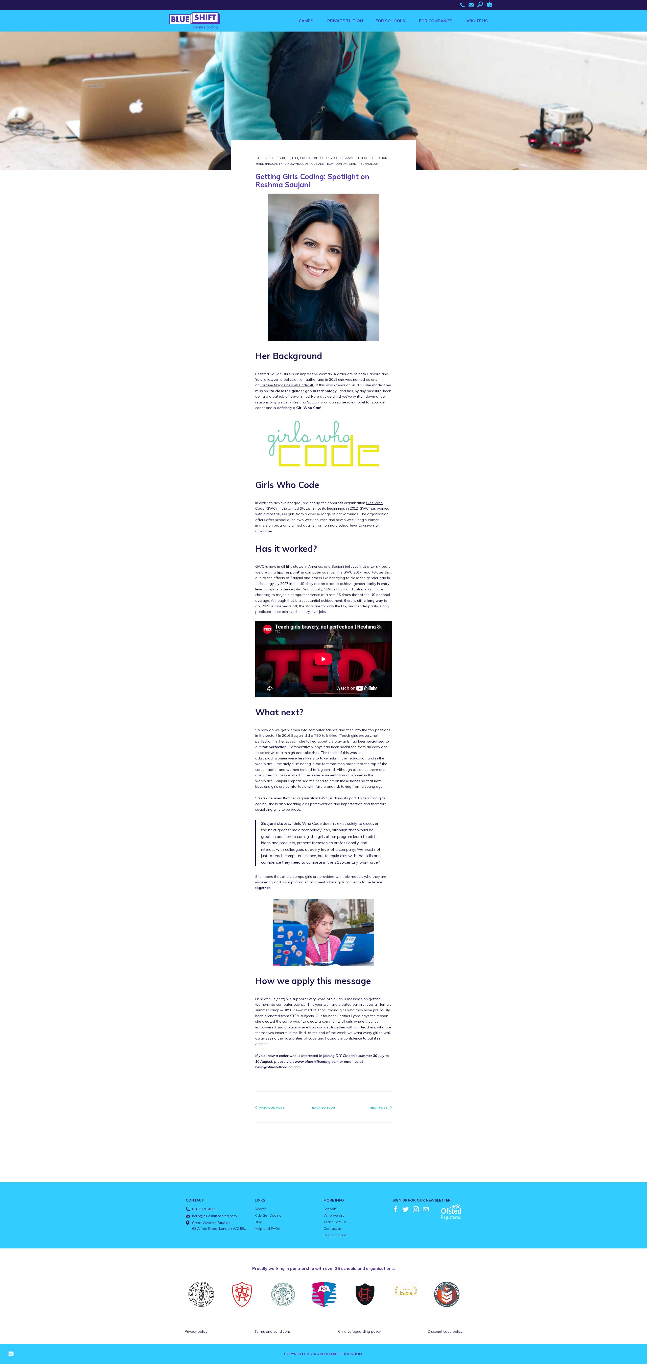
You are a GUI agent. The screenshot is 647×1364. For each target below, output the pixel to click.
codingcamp (344, 158)
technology (369, 164)
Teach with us (335, 1222)
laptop (340, 164)
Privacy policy (196, 1331)
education (379, 158)
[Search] (481, 4)
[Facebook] (395, 1209)
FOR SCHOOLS (390, 20)
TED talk (321, 735)
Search (260, 1209)
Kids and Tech (322, 164)
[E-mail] (426, 1209)
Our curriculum (336, 1235)
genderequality (269, 164)
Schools (330, 1209)
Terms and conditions (273, 1331)
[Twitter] (406, 1209)
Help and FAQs (267, 1228)
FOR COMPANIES (435, 20)
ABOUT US (477, 20)
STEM (353, 164)
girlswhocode (296, 164)
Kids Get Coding (268, 1215)
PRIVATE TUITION (345, 20)
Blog (258, 1222)
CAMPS (306, 20)
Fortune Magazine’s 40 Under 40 (287, 385)
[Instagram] (416, 1209)
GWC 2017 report (358, 572)
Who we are (334, 1215)
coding (326, 158)
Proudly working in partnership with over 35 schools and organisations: (323, 1268)
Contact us (333, 1228)
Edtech (362, 158)
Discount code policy (445, 1331)
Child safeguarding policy (359, 1331)
